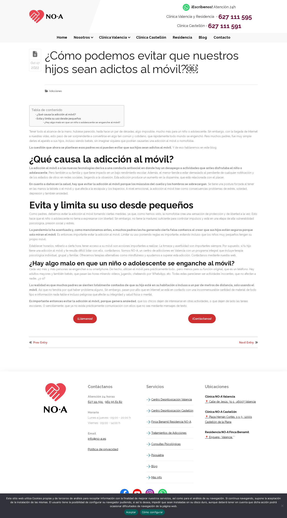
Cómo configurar (152, 512)
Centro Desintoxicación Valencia (171, 399)
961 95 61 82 (113, 402)
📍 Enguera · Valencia (219, 437)
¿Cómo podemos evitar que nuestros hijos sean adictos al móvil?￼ (142, 62)
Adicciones (55, 91)
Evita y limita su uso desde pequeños (59, 118)
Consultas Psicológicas (166, 444)
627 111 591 (224, 26)
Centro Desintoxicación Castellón (172, 410)
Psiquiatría (157, 455)
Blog (154, 466)
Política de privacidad (103, 449)
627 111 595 (235, 17)
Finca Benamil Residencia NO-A (171, 421)
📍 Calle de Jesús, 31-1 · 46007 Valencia (230, 401)
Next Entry (246, 342)
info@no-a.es (97, 439)
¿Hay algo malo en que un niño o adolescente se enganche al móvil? (82, 122)
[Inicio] (46, 22)
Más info (156, 477)
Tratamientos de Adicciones (168, 432)
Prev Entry (40, 342)
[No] (282, 506)
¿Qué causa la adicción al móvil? (56, 114)
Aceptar (131, 512)
